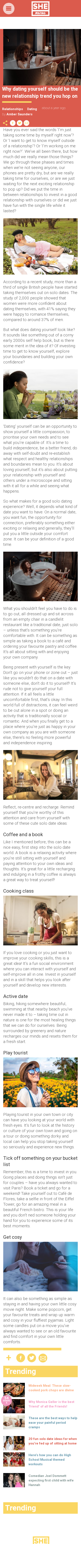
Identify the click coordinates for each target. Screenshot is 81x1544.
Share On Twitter (20, 123)
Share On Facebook (13, 123)
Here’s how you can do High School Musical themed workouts (50, 1459)
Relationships (12, 109)
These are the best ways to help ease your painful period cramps (53, 1422)
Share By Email (27, 123)
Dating (32, 109)
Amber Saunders (19, 114)
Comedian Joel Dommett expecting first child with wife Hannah (51, 1480)
